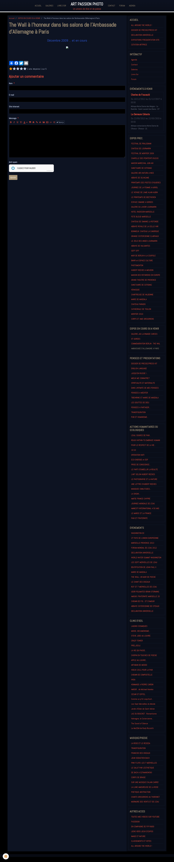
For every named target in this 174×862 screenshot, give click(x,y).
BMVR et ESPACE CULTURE (142, 260)
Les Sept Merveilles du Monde (143, 703)
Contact (111, 5)
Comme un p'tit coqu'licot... (142, 699)
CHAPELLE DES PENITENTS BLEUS (145, 158)
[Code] (51, 122)
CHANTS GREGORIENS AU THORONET (145, 796)
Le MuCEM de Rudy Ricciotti (142, 728)
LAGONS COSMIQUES (139, 626)
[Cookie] (6, 856)
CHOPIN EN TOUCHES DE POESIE (144, 655)
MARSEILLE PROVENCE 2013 (142, 542)
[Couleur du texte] (25, 122)
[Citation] (30, 122)
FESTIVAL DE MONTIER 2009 (142, 153)
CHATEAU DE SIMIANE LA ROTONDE (145, 221)
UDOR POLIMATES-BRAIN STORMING (145, 591)
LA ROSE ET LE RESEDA (140, 743)
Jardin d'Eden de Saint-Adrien (143, 708)
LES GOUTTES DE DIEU (140, 402)
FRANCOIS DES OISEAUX (140, 753)
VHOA (133, 679)
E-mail (11, 94)
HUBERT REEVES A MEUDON (142, 270)
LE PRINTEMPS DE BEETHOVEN (143, 197)
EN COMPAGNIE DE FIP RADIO (142, 826)
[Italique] (14, 122)
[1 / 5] (10, 69)
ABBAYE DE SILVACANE (140, 177)
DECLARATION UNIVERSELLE (142, 35)
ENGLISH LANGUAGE (139, 368)
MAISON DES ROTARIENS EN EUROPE (145, 275)
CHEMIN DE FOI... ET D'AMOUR (143, 601)
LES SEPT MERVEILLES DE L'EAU (144, 562)
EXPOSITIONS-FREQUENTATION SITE (145, 39)
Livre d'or (61, 5)
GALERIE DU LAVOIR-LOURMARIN (143, 206)
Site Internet (14, 106)
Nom (11, 83)
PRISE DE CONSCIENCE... (141, 464)
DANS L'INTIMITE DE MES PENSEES (145, 387)
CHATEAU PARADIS (138, 304)
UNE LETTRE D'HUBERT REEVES (143, 484)
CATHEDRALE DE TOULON (141, 309)
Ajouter (13, 177)
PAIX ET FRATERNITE (139, 518)
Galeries (49, 5)
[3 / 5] (17, 69)
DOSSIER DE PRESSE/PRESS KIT (144, 30)
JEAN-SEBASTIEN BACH (140, 758)
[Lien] (37, 122)
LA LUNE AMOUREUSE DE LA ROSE (144, 787)
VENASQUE (135, 289)
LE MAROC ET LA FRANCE (141, 513)
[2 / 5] (14, 69)
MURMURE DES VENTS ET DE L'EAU (145, 801)
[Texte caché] (40, 122)
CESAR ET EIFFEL (138, 694)
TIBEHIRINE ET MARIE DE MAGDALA (145, 397)
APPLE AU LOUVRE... (139, 660)
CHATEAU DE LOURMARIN (141, 148)
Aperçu (61, 122)
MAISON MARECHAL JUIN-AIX (142, 163)
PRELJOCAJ (135, 645)
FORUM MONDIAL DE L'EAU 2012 (144, 547)
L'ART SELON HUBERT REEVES (143, 474)
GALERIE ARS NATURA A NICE (142, 172)
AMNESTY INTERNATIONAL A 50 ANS (145, 508)
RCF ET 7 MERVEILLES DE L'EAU (144, 586)
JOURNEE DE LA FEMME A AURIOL (144, 187)
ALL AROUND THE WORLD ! (141, 25)
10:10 (133, 450)
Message (12, 118)
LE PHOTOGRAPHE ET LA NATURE (144, 479)
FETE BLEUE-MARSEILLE (141, 216)
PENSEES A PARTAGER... (140, 407)
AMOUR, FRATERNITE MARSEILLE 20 (145, 596)
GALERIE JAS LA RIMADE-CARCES (144, 333)
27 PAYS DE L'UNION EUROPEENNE (145, 538)
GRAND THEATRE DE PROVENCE (143, 279)
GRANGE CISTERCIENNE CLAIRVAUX (145, 236)
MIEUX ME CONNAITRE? (140, 378)
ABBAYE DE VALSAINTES (140, 245)
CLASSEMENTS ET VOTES (141, 841)
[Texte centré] (33, 122)
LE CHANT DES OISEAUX (140, 581)
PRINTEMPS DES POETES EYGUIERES (146, 182)
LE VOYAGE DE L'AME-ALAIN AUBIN (144, 192)
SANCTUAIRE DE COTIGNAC (141, 168)
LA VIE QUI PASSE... (138, 650)
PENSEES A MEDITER (139, 392)
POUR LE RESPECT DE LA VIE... (143, 445)
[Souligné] (17, 122)
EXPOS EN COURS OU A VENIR (29, 18)
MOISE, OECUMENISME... (140, 631)
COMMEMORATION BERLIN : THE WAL (145, 343)
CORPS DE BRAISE (138, 777)
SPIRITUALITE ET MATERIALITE (143, 383)
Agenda (132, 5)
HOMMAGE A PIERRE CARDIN (142, 684)
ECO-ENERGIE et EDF (139, 459)
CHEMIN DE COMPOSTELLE (141, 674)
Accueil (38, 5)
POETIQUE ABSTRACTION (140, 792)
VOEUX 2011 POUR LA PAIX (142, 669)
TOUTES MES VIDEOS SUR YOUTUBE (145, 816)
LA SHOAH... (135, 493)
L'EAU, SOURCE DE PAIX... (141, 435)
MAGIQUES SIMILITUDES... (141, 488)
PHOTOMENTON (137, 265)
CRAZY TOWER (137, 640)
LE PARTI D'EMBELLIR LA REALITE (144, 469)
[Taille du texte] (21, 122)
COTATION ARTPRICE (139, 44)
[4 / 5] (21, 69)
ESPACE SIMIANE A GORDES (142, 202)
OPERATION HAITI (137, 454)
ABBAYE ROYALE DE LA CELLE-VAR (144, 226)
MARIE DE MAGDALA (139, 299)
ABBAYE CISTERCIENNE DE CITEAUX (145, 606)
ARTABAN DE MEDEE (139, 665)
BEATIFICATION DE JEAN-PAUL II (143, 567)
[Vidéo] (47, 122)
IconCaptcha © (50, 170)
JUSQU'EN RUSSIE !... (139, 373)
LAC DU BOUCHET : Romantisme (144, 713)
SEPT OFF (135, 250)
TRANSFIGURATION (138, 412)
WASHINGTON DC (137, 533)
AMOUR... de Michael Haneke (142, 689)
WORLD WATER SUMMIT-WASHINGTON (146, 557)
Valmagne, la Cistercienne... (142, 718)
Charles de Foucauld (140, 95)
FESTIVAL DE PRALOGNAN (141, 143)
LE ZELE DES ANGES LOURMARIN (144, 240)
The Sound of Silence (139, 723)
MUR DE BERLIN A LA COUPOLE (143, 255)
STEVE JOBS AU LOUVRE (140, 635)
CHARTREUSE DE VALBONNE (142, 294)
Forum (122, 5)
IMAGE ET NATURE (138, 836)
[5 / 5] (24, 69)
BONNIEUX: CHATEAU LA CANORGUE (145, 231)
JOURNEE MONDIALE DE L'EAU (143, 503)
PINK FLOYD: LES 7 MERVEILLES (144, 762)
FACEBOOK (135, 821)
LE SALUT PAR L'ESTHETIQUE (142, 767)
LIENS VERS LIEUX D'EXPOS (142, 831)
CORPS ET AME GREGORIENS (142, 318)
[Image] (44, 122)
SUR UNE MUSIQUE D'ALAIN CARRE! (145, 782)
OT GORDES (135, 338)
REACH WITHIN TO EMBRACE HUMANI (145, 440)
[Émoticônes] (54, 122)
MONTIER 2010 (137, 314)
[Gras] (11, 122)
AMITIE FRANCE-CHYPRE (140, 498)
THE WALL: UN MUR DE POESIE (143, 577)
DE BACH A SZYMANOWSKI (141, 772)
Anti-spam (13, 162)
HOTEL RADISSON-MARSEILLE (142, 211)
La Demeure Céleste (140, 114)
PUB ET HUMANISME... (139, 417)
